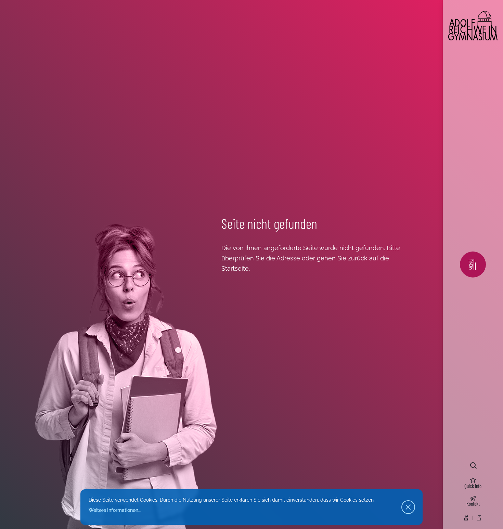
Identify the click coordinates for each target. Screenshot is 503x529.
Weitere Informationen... (115, 510)
